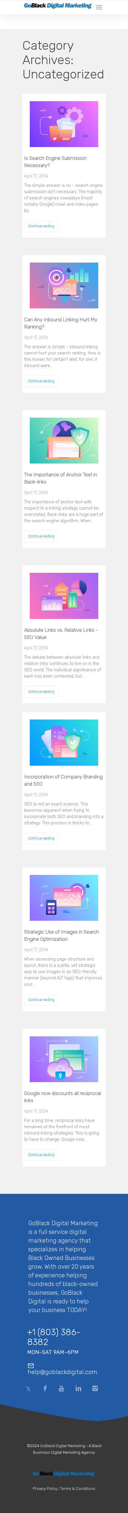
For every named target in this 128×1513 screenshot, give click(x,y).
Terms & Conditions (77, 1488)
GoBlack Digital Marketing (62, 1446)
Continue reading (41, 226)
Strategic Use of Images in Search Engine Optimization (61, 935)
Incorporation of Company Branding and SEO (63, 780)
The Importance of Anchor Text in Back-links (60, 478)
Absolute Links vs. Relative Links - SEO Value (61, 633)
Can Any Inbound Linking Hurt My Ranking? (60, 323)
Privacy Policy (45, 1488)
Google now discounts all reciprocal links (62, 1096)
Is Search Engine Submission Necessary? (55, 161)
